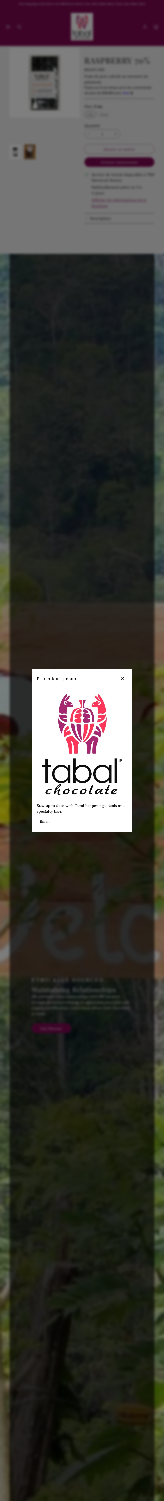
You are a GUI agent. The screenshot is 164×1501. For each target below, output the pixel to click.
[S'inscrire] (122, 821)
